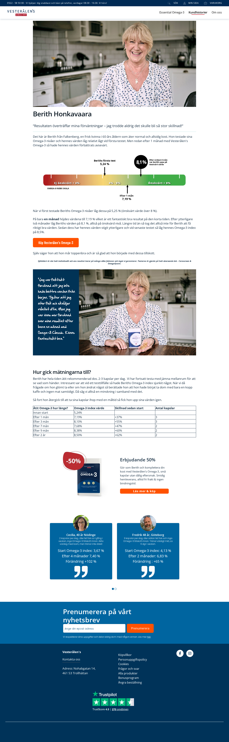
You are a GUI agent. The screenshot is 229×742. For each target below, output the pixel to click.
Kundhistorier (198, 12)
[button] (113, 589)
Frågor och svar (128, 669)
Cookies (123, 664)
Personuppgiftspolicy (132, 659)
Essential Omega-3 (171, 12)
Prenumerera (140, 628)
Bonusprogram (128, 678)
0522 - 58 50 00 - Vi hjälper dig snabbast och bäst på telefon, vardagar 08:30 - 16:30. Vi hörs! (57, 3)
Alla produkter (128, 673)
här (149, 636)
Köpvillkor (125, 655)
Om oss (217, 12)
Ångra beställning (130, 682)
